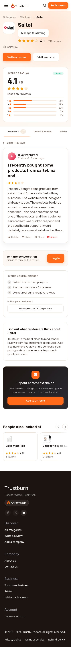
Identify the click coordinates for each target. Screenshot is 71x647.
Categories (9, 17)
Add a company (14, 542)
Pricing (9, 591)
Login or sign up (15, 616)
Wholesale (26, 17)
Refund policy (56, 639)
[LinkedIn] (24, 513)
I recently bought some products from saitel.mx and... (31, 170)
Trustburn (16, 487)
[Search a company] (44, 5)
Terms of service (34, 639)
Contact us (11, 566)
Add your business (16, 597)
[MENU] (6, 5)
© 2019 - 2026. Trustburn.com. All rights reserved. (35, 632)
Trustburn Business (17, 585)
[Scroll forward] (65, 427)
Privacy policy (13, 639)
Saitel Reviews (16, 142)
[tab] (16, 131)
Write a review (14, 536)
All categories (13, 530)
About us (10, 560)
